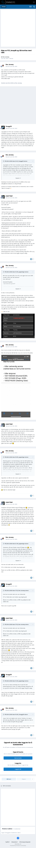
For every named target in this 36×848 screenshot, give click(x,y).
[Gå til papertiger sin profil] (3, 197)
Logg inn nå (18, 769)
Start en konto (18, 758)
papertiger (9, 196)
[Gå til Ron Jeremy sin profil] (3, 65)
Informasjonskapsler (24, 842)
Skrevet (11, 66)
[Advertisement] (18, 28)
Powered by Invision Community (18, 845)
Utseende (14, 842)
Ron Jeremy (6, 57)
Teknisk (11, 58)
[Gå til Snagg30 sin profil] (3, 127)
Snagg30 (9, 126)
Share (9, 779)
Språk (7, 842)
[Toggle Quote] (4, 161)
